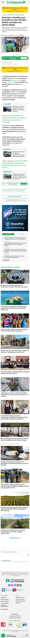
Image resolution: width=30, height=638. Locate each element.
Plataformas (15, 614)
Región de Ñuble (15, 80)
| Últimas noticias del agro (10, 444)
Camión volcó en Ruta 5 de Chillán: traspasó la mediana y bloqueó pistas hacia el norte (15, 351)
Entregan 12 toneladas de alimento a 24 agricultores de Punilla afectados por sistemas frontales (14, 463)
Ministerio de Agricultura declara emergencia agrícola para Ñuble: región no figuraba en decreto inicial (14, 509)
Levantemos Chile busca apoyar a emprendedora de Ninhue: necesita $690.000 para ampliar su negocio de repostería (14, 417)
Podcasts (18, 603)
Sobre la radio (19, 597)
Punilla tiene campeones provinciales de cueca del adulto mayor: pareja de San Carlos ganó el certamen (15, 251)
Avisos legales (4, 609)
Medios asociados (20, 601)
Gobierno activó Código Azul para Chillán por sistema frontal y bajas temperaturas (14, 330)
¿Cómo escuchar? (20, 599)
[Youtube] (18, 585)
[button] (15, 538)
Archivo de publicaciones (4, 605)
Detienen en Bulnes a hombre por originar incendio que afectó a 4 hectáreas (14, 119)
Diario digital (4, 595)
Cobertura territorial (15, 616)
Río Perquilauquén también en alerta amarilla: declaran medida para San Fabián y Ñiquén (14, 439)
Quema (16, 190)
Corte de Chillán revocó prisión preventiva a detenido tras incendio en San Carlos (14, 164)
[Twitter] (15, 585)
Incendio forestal (22, 189)
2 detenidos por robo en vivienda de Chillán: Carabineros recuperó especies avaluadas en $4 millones (15, 394)
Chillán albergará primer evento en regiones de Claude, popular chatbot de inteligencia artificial (15, 244)
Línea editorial (5, 603)
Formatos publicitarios (15, 618)
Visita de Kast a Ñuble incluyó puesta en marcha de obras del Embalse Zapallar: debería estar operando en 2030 (15, 486)
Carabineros (10, 82)
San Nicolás (21, 190)
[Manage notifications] (27, 635)
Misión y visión (4, 601)
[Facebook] (9, 585)
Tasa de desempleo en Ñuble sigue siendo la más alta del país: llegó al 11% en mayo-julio (14, 238)
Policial (21, 35)
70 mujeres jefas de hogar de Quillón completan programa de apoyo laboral (15, 372)
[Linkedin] (20, 585)
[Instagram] (12, 585)
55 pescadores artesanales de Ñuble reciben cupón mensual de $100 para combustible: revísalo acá (14, 308)
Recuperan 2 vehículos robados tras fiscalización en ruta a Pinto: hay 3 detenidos (14, 286)
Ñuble (13, 190)
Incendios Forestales (7, 190)
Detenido (15, 189)
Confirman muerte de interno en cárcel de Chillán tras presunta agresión (14, 256)
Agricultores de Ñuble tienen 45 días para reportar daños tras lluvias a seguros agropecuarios (13, 531)
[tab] (8, 234)
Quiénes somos (5, 599)
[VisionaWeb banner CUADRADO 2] (15, 230)
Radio (17, 595)
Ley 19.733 (3, 597)
